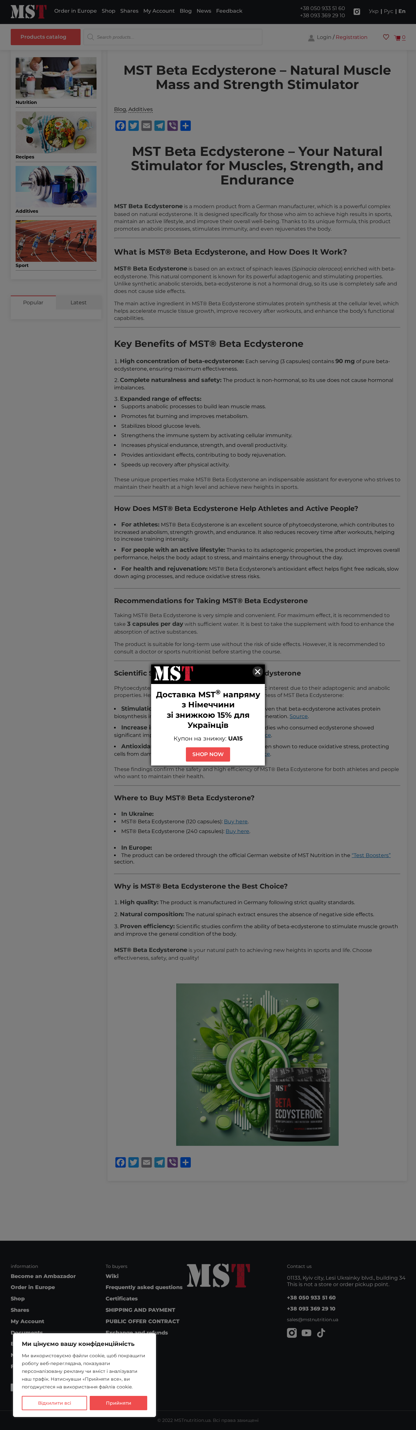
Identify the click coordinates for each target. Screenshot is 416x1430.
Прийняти (118, 1403)
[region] (84, 1375)
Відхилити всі (54, 1403)
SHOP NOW (208, 754)
